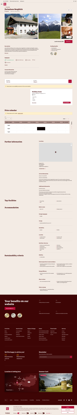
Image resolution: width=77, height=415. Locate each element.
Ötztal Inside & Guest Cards (14, 1)
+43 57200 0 (6, 1)
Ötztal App (63, 336)
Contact (63, 331)
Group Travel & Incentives (20, 336)
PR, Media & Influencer (45, 400)
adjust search (20, 113)
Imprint (11, 400)
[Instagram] (64, 400)
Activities (7, 328)
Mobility (28, 334)
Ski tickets (17, 332)
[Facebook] (66, 400)
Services (64, 328)
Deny (68, 412)
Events (40, 328)
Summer (6, 332)
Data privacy (16, 400)
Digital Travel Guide (53, 332)
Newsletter (63, 332)
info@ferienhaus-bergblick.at (43, 166)
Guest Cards (52, 331)
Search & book (19, 328)
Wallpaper (63, 339)
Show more (6, 53)
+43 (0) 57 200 (7, 358)
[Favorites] (74, 1)
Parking (28, 336)
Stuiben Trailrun (41, 334)
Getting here (22, 1)
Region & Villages (31, 328)
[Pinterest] (71, 400)
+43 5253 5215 (41, 165)
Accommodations (19, 331)
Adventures (18, 334)
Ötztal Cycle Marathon (42, 338)
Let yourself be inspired (8, 339)
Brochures (63, 338)
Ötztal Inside (53, 328)
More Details (34, 102)
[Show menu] (1, 4)
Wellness (6, 336)
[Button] (71, 357)
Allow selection (67, 409)
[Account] (75, 1)
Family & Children (7, 338)
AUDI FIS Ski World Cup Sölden (44, 331)
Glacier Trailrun (41, 336)
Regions (28, 331)
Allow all (67, 407)
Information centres (65, 334)
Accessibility (32, 400)
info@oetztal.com (19, 358)
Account (51, 334)
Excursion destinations (8, 334)
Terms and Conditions (24, 400)
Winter (6, 331)
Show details (48, 413)
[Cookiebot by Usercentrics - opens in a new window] (7, 413)
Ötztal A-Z (29, 338)
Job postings (38, 400)
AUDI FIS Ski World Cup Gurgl (43, 332)
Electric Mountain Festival (43, 339)
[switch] (27, 413)
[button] (55, 152)
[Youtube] (69, 400)
